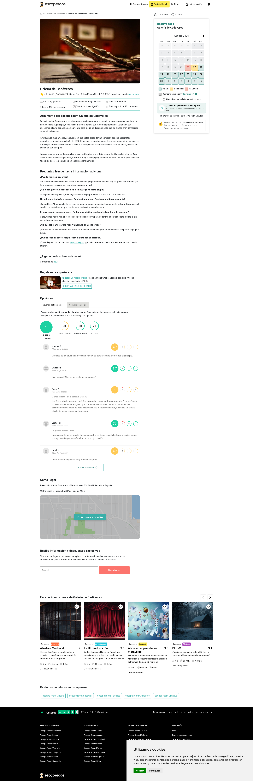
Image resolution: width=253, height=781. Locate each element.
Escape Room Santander (50, 761)
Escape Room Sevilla (49, 744)
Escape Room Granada (94, 735)
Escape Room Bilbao (49, 757)
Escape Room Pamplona (94, 752)
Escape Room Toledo (93, 731)
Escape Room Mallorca (138, 735)
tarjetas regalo (77, 242)
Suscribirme (114, 570)
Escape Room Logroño (94, 757)
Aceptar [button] (140, 770)
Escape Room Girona (93, 744)
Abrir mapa (133, 94)
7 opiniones (61, 94)
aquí (56, 261)
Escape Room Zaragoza (50, 752)
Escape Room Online (180, 739)
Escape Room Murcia (93, 748)
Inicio (174, 731)
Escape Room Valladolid (94, 739)
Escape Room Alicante (49, 739)
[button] (181, 108)
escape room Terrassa (108, 695)
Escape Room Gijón (92, 761)
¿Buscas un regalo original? (75, 278)
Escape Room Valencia (50, 748)
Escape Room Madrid (49, 735)
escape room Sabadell (80, 695)
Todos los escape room (182, 735)
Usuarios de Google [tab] (77, 305)
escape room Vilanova (166, 695)
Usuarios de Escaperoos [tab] (53, 305)
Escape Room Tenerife (137, 731)
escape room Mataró (53, 695)
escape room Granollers (137, 695)
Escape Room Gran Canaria (139, 739)
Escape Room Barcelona (55, 14)
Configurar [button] (154, 770)
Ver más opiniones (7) (88, 467)
